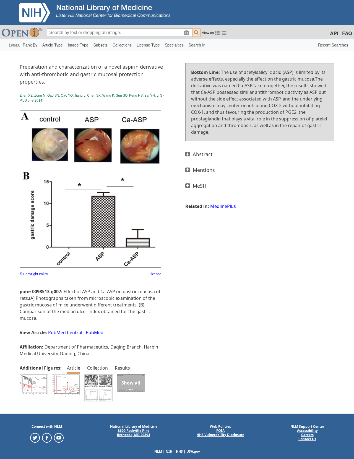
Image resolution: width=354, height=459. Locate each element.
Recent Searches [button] (333, 45)
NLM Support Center (307, 426)
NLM (158, 451)
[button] (30, 45)
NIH (169, 451)
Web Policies (220, 426)
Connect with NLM (47, 426)
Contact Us (307, 439)
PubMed (94, 332)
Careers (307, 434)
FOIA (220, 430)
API (334, 33)
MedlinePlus (223, 206)
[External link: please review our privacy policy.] (35, 437)
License (155, 274)
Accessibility (307, 430)
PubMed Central (65, 332)
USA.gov (193, 451)
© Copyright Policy (34, 274)
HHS (179, 451)
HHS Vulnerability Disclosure (220, 434)
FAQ (347, 33)
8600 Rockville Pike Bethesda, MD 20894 (133, 432)
